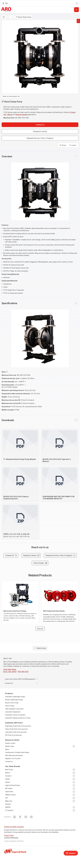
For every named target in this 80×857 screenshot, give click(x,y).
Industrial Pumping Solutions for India (17, 718)
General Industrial (22, 114)
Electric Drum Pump (11, 703)
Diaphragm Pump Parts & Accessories (18, 726)
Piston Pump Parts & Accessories (16, 729)
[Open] (76, 9)
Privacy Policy (9, 835)
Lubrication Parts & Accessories (16, 732)
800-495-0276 (23, 671)
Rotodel (8, 804)
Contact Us (9, 761)
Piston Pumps (9, 706)
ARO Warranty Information (14, 755)
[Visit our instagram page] (31, 817)
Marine (9, 114)
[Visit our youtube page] (26, 817)
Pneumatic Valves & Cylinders (15, 715)
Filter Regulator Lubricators (14, 709)
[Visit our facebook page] (20, 817)
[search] (76, 3)
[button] (40, 156)
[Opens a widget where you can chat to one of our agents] (71, 853)
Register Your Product (12, 758)
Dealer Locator (10, 743)
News (7, 749)
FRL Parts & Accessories (13, 735)
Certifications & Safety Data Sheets (17, 752)
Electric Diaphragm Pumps (14, 700)
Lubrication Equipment (12, 712)
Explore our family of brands (14, 827)
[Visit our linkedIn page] (14, 817)
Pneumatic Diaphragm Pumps (15, 697)
